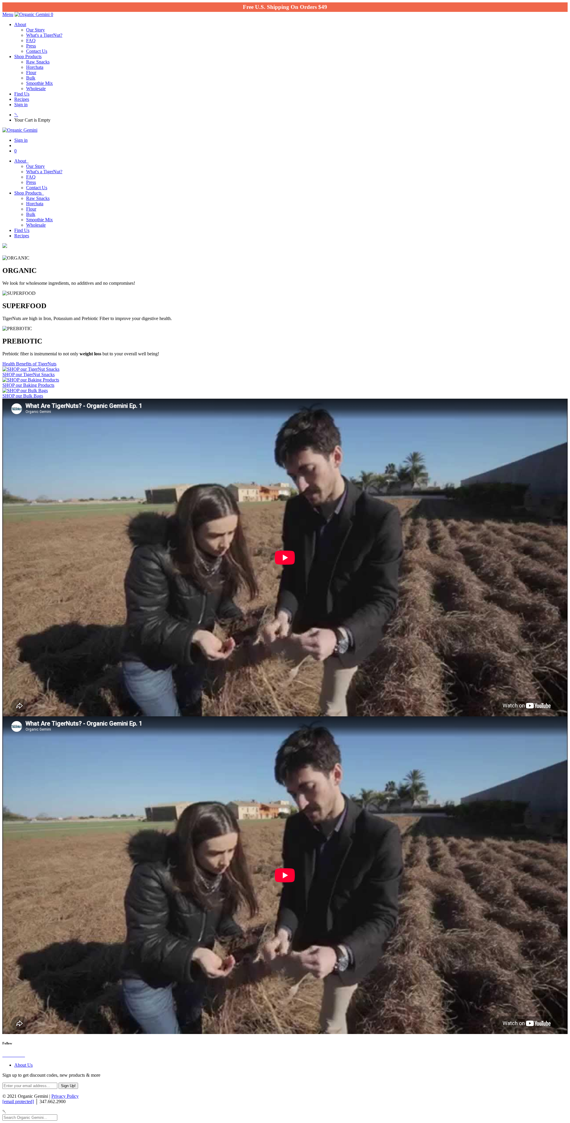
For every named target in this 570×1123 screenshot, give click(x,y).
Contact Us (36, 51)
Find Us (21, 93)
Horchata (34, 67)
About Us (23, 1065)
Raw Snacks (38, 61)
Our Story (35, 29)
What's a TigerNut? (44, 35)
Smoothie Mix (39, 83)
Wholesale (36, 88)
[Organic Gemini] (33, 14)
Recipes (21, 99)
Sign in (21, 104)
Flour (31, 72)
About (20, 24)
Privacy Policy (65, 1096)
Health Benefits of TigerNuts (29, 363)
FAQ (31, 40)
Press (31, 45)
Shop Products (28, 56)
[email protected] (18, 1101)
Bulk (30, 77)
